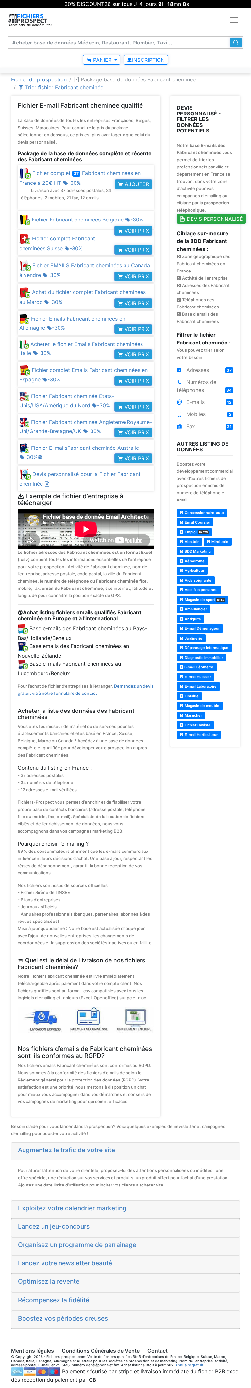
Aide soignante (197, 580)
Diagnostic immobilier (203, 657)
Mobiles (208, 414)
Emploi (196, 532)
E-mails (208, 402)
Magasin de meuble (201, 705)
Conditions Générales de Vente (101, 1350)
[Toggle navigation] (234, 19)
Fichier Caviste (197, 725)
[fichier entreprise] (30, 20)
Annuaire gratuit (189, 1365)
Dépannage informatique (206, 647)
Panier (102, 60)
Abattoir (191, 541)
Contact (157, 1350)
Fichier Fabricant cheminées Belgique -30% (86, 219)
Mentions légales (32, 1350)
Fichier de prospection (39, 79)
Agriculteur (194, 570)
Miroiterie (219, 541)
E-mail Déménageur (202, 628)
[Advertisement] (205, 785)
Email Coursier (197, 522)
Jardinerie (193, 638)
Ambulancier (195, 609)
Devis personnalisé (214, 219)
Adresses (208, 370)
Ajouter (136, 184)
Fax (208, 426)
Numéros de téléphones (204, 386)
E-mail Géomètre (198, 667)
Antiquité (192, 619)
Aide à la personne (201, 590)
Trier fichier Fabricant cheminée (63, 87)
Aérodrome (194, 561)
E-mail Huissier (197, 677)
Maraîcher (193, 715)
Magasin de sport (204, 599)
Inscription (148, 60)
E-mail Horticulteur (201, 734)
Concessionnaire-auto (204, 512)
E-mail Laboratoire (200, 686)
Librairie (191, 696)
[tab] (125, 1151)
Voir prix (136, 230)
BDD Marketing (197, 551)
